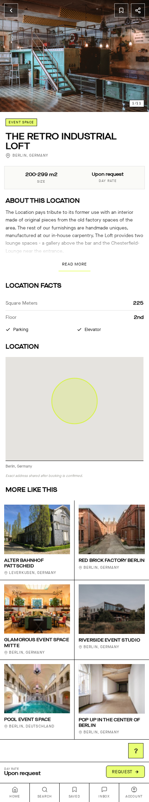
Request (122, 772)
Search (44, 796)
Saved (74, 796)
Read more (74, 264)
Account (134, 796)
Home (14, 796)
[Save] (121, 10)
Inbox (104, 796)
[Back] (11, 10)
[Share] (138, 10)
